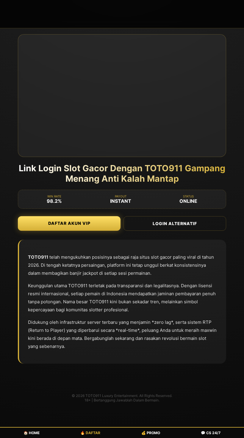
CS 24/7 (210, 433)
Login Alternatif (175, 223)
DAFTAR (90, 433)
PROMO (150, 433)
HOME (32, 433)
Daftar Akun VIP (69, 223)
